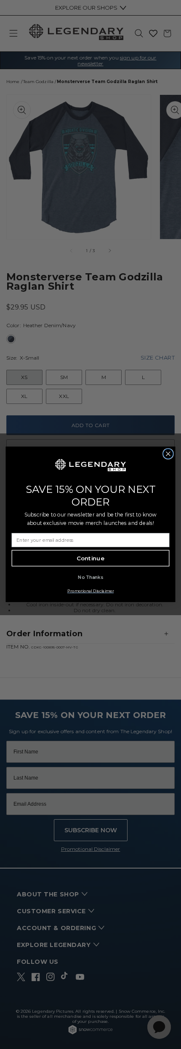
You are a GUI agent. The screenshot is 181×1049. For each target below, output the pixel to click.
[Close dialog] (168, 454)
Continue (90, 558)
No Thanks (90, 577)
